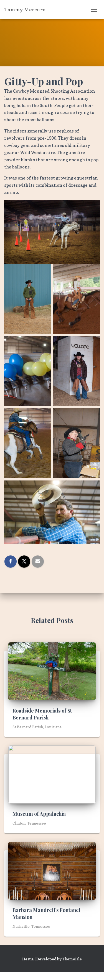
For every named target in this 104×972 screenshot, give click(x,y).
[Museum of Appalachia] (52, 773)
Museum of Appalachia (39, 813)
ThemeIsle (72, 959)
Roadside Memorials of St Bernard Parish (42, 714)
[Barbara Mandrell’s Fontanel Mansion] (52, 870)
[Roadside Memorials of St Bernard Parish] (52, 670)
